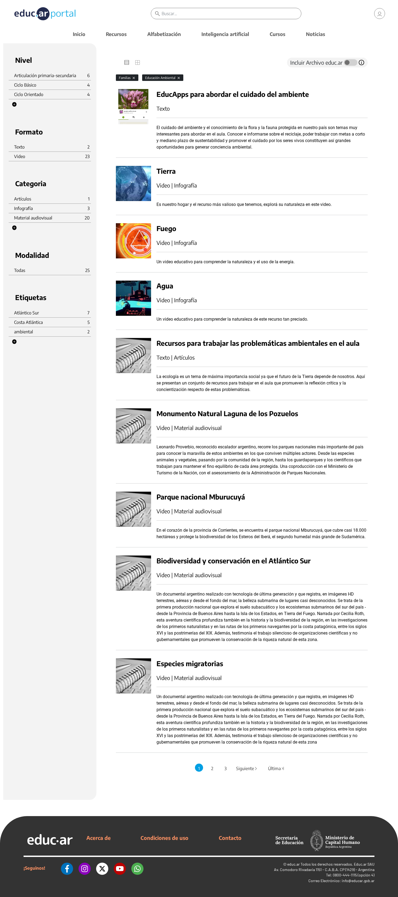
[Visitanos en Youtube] (120, 868)
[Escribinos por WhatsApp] (137, 868)
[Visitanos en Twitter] (102, 868)
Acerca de (98, 837)
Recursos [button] (116, 34)
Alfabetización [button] (164, 34)
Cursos (277, 34)
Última (276, 768)
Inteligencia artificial (225, 34)
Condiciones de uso (164, 837)
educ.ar (293, 864)
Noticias (315, 34)
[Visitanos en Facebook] (67, 868)
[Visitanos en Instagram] (85, 868)
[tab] (126, 62)
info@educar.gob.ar (358, 880)
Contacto (230, 837)
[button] (14, 104)
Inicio (79, 34)
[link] (379, 13)
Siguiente (247, 768)
